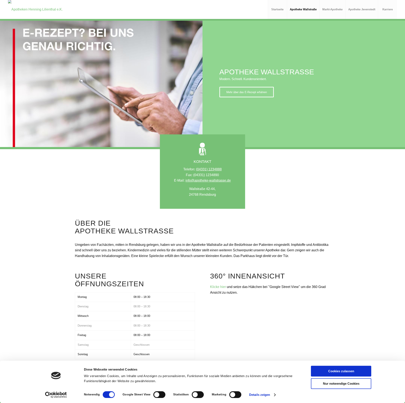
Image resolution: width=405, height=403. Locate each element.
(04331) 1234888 (209, 169)
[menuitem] (277, 9)
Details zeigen (259, 394)
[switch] (159, 394)
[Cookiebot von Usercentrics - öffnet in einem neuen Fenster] (56, 395)
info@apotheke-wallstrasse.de (208, 180)
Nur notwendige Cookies (341, 383)
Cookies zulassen (341, 371)
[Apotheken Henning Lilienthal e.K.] (35, 9)
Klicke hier (218, 287)
